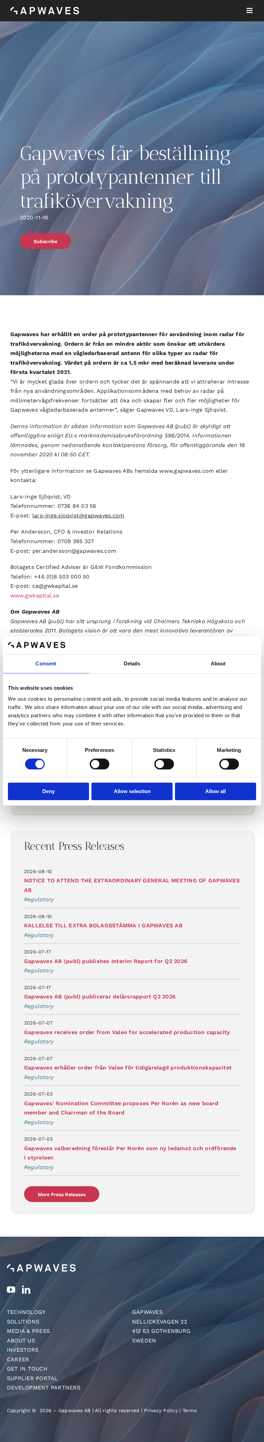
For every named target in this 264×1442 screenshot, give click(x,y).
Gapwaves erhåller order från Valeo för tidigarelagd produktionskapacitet (128, 1067)
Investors (22, 1350)
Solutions (23, 1321)
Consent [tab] (45, 664)
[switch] (99, 763)
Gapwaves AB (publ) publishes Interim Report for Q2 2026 (105, 961)
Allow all (215, 791)
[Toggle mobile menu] (250, 10)
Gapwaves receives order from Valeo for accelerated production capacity (127, 1032)
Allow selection (132, 791)
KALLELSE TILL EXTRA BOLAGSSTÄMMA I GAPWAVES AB (103, 925)
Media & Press (28, 1331)
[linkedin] (26, 1289)
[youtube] (11, 1289)
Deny (48, 791)
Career (18, 1359)
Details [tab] (132, 664)
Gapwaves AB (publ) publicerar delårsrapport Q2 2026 (100, 996)
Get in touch (27, 1368)
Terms (190, 1410)
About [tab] (218, 664)
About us (21, 1340)
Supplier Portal (32, 1378)
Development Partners (43, 1387)
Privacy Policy (160, 1410)
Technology (26, 1312)
